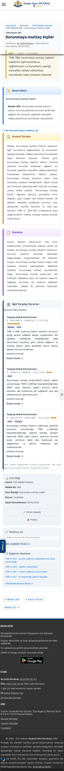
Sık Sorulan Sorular (11, 697)
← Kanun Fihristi (34, 599)
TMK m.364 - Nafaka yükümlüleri (21, 566)
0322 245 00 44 (14, 683)
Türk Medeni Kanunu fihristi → (19, 583)
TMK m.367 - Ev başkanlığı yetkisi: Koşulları (26, 576)
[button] (3, 546)
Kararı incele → (15, 358)
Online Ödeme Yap (13, 693)
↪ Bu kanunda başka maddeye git (20, 130)
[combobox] (32, 537)
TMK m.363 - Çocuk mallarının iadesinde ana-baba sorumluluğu (30, 560)
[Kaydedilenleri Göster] (62, 394)
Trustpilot (6, 728)
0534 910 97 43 (28, 679)
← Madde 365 (12, 599)
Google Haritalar (9, 718)
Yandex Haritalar (9, 723)
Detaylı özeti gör (16, 353)
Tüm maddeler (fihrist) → (17, 543)
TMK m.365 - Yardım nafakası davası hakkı (26, 571)
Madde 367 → (12, 607)
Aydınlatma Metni (42, 766)
